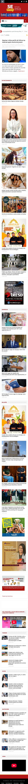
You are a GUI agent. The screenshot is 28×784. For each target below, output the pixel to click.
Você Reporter (9, 783)
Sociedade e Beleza (20, 44)
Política (22, 783)
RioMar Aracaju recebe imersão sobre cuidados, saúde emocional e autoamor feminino (14, 191)
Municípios (16, 783)
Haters (9, 45)
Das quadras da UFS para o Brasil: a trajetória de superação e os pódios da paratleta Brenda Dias (17, 748)
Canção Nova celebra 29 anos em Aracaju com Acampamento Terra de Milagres (13, 248)
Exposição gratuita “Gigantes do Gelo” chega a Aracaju (13, 167)
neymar (6, 47)
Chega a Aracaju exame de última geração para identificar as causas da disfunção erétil (17, 694)
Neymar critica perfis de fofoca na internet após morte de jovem (13, 41)
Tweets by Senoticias (7, 596)
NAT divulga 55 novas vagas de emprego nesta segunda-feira (13, 394)
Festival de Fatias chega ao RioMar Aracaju (12, 101)
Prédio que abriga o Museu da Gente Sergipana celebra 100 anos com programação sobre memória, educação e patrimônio (14, 273)
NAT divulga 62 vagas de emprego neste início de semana (13, 350)
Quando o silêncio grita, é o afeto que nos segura (17, 675)
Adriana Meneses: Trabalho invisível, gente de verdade (15, 701)
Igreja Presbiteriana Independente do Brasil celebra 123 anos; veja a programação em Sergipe (13, 460)
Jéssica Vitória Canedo (16, 45)
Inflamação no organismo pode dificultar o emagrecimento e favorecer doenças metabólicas (16, 732)
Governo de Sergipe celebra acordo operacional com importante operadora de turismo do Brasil (17, 662)
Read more (21, 71)
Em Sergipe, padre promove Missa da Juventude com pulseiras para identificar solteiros (14, 484)
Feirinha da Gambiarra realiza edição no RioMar (14, 214)
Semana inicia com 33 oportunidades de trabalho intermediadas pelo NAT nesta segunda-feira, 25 (12, 329)
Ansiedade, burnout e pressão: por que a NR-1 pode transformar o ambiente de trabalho (17, 714)
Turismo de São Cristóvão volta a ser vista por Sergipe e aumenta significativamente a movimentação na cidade (17, 638)
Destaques (13, 44)
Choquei (6, 45)
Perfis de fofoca (12, 47)
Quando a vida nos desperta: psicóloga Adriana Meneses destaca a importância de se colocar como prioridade (16, 686)
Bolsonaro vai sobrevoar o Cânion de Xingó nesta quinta (17, 646)
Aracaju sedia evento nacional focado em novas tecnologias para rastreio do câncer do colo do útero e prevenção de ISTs (14, 141)
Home (2, 783)
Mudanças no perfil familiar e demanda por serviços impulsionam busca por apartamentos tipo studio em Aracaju (16, 723)
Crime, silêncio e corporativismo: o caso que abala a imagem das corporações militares (17, 740)
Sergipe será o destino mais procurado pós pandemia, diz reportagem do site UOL (16, 654)
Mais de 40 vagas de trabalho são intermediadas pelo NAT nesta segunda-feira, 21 (14, 374)
